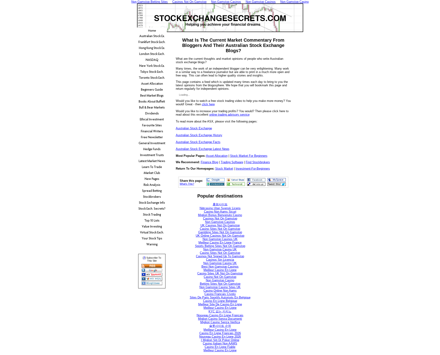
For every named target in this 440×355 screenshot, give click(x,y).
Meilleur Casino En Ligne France (220, 242)
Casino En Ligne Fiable (220, 347)
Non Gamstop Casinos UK (220, 239)
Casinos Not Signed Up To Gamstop (220, 256)
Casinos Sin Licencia (220, 259)
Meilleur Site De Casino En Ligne (220, 304)
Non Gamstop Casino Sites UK (220, 287)
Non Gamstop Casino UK (220, 249)
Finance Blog (209, 162)
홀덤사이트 (220, 204)
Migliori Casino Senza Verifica (220, 322)
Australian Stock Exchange (194, 128)
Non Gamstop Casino (220, 280)
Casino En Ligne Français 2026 (220, 333)
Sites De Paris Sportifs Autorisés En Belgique (220, 297)
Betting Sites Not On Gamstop (220, 283)
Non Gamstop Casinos (220, 222)
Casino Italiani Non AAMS (220, 343)
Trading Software (232, 162)
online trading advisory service (229, 114)
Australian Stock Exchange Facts (198, 142)
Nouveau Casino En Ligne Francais (220, 315)
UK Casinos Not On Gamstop (220, 225)
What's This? (187, 183)
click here (208, 104)
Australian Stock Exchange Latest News (202, 149)
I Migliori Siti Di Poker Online (220, 340)
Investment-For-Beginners (253, 168)
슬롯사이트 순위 (220, 326)
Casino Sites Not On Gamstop (220, 228)
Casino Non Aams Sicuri (220, 211)
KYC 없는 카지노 (220, 311)
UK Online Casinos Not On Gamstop (220, 235)
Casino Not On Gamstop (220, 277)
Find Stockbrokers (258, 162)
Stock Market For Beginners (248, 155)
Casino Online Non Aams (220, 290)
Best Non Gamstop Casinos (220, 266)
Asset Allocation (217, 155)
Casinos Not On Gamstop (220, 218)
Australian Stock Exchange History (199, 135)
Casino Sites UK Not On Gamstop (220, 273)
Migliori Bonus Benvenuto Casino (220, 215)
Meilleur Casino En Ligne (220, 270)
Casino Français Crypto (220, 294)
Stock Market (224, 168)
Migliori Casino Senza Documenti (220, 318)
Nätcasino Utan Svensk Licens (220, 208)
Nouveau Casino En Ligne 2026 (220, 336)
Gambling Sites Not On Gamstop (220, 232)
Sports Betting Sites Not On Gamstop (220, 246)
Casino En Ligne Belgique (220, 301)
